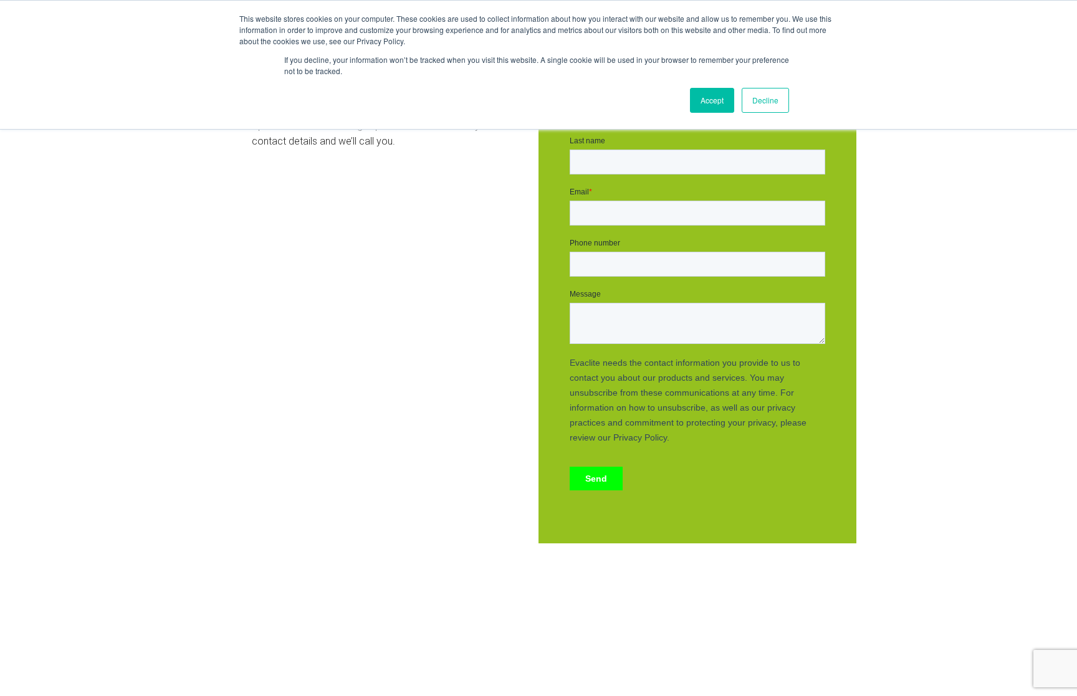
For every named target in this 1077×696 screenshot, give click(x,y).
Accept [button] (712, 100)
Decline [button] (765, 100)
